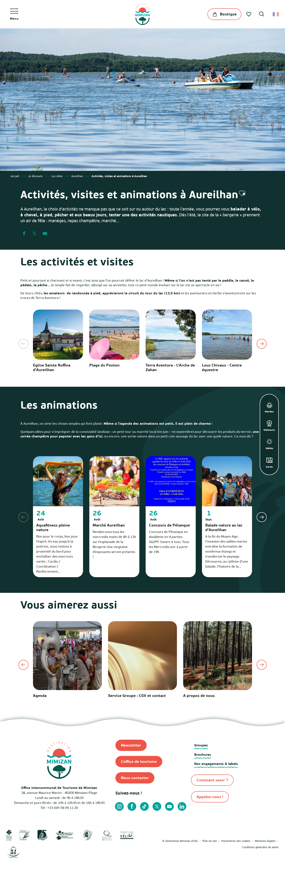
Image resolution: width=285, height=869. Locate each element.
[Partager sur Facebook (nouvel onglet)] (24, 233)
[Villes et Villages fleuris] (64, 835)
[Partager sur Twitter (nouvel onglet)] (34, 233)
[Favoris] (249, 14)
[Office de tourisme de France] (9, 835)
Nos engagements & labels (216, 763)
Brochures (202, 754)
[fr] (276, 14)
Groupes (201, 745)
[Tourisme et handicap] (13, 852)
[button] (261, 14)
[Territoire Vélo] (127, 835)
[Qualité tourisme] (107, 835)
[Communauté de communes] (25, 835)
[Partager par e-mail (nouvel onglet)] (44, 233)
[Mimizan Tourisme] (142, 14)
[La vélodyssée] (42, 835)
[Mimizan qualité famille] (87, 835)
